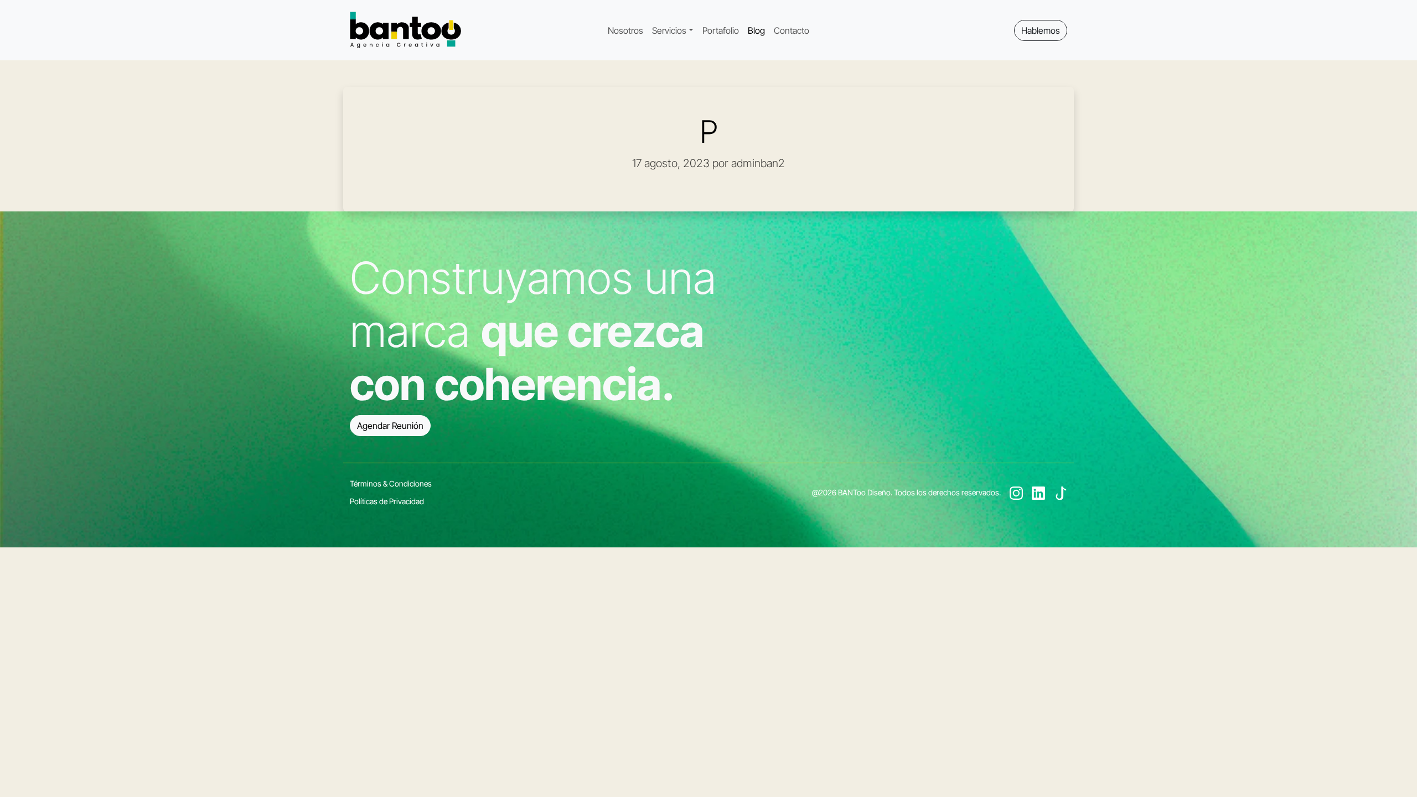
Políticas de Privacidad (387, 501)
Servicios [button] (669, 30)
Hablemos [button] (1040, 30)
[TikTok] (1060, 492)
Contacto (791, 30)
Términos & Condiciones (391, 483)
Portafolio (720, 30)
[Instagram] (1016, 492)
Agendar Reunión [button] (390, 425)
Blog (756, 30)
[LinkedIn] (1038, 492)
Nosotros (625, 30)
